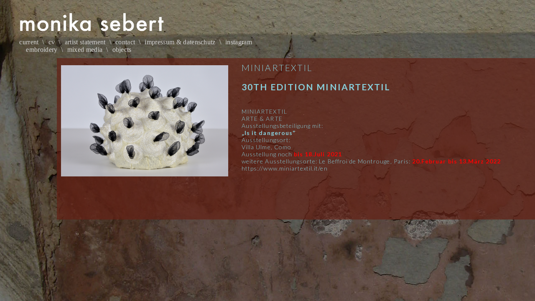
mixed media (85, 49)
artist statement (85, 42)
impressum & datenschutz (180, 42)
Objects (122, 49)
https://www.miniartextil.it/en (285, 168)
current (28, 42)
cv (51, 42)
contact (125, 42)
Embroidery (41, 49)
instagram (238, 42)
